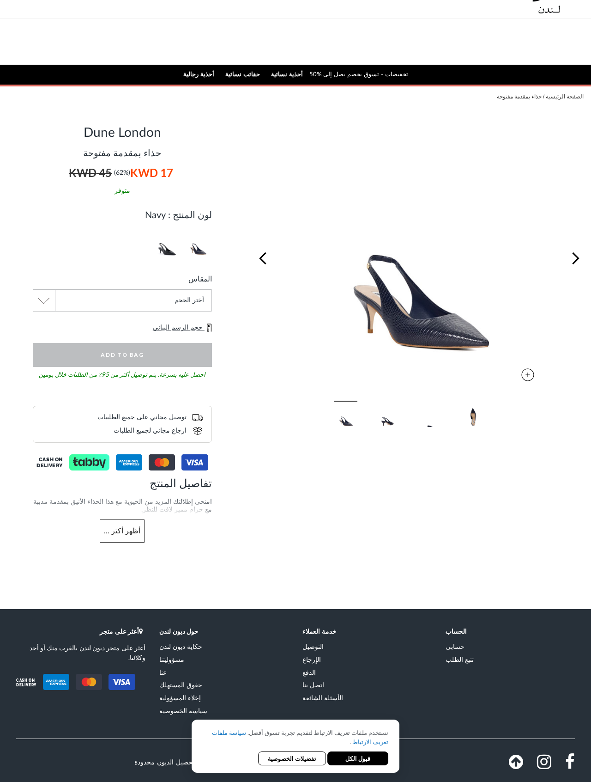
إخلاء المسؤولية (180, 698)
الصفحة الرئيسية (565, 96)
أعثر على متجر (119, 631)
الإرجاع (311, 659)
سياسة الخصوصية (183, 711)
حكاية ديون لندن (180, 646)
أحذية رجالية (198, 74)
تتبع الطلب (460, 659)
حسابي (455, 646)
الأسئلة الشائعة (322, 698)
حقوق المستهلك (180, 685)
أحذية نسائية (287, 74)
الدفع (309, 672)
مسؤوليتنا (171, 659)
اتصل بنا (313, 685)
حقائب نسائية (242, 74)
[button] (262, 258)
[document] (295, 747)
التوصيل (313, 646)
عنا (163, 672)
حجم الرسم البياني (179, 327)
